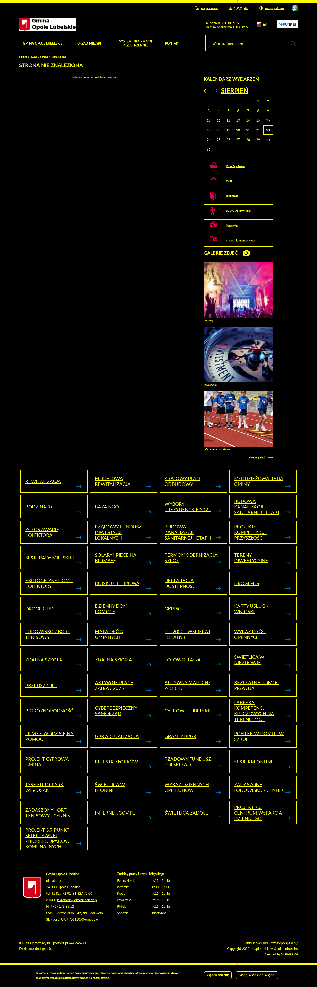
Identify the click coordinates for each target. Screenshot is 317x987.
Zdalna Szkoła (113, 659)
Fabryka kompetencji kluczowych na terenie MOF (254, 711)
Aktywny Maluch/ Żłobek (187, 685)
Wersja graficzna (274, 8)
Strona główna (28, 56)
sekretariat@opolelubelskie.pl (77, 900)
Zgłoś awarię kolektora (42, 532)
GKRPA (172, 608)
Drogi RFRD (39, 608)
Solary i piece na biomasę (115, 557)
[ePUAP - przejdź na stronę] (287, 27)
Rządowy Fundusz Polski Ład (188, 761)
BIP (265, 24)
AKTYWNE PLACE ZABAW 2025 (114, 685)
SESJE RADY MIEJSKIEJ (49, 557)
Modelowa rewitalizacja (113, 481)
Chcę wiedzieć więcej (256, 975)
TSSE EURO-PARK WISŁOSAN (44, 787)
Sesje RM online (254, 761)
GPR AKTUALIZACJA (117, 736)
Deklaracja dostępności (181, 583)
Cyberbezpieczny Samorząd (116, 710)
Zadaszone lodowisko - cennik (259, 787)
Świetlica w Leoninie (110, 787)
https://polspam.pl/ (284, 943)
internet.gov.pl (115, 812)
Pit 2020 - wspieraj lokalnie (187, 634)
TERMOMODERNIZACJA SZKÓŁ (191, 557)
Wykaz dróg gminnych (250, 634)
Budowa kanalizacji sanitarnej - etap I (256, 506)
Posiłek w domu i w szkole (259, 736)
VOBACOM (289, 954)
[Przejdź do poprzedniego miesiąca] (206, 91)
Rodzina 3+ (39, 506)
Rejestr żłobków (116, 761)
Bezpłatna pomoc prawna (256, 685)
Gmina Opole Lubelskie (42, 43)
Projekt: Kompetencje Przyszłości (250, 532)
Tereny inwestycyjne (251, 557)
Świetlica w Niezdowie (249, 659)
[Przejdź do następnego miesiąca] (215, 91)
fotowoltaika (183, 659)
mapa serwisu (209, 8)
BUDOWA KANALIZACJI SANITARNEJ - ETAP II (188, 532)
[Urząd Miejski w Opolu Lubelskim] (47, 24)
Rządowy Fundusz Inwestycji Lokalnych (118, 532)
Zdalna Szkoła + (45, 659)
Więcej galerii (257, 457)
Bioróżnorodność (49, 710)
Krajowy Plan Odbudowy (182, 481)
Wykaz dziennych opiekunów (187, 787)
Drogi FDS (246, 583)
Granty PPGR (180, 736)
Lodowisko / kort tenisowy (47, 634)
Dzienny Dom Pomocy (111, 608)
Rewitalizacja (43, 481)
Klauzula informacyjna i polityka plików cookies (52, 943)
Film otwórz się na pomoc (49, 736)
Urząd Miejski (89, 43)
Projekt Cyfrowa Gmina (47, 761)
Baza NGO (107, 506)
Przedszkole (41, 685)
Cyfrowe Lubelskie (188, 710)
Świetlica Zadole (186, 812)
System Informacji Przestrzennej (135, 43)
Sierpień (234, 90)
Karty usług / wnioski (251, 608)
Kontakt (172, 43)
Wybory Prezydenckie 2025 (188, 506)
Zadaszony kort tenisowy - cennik (48, 812)
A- (230, 8)
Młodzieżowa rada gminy (258, 481)
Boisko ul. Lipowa (117, 583)
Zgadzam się (218, 975)
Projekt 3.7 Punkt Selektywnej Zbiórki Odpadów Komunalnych (47, 838)
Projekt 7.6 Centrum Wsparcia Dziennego (258, 812)
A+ (246, 8)
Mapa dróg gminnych (109, 634)
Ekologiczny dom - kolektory (49, 583)
